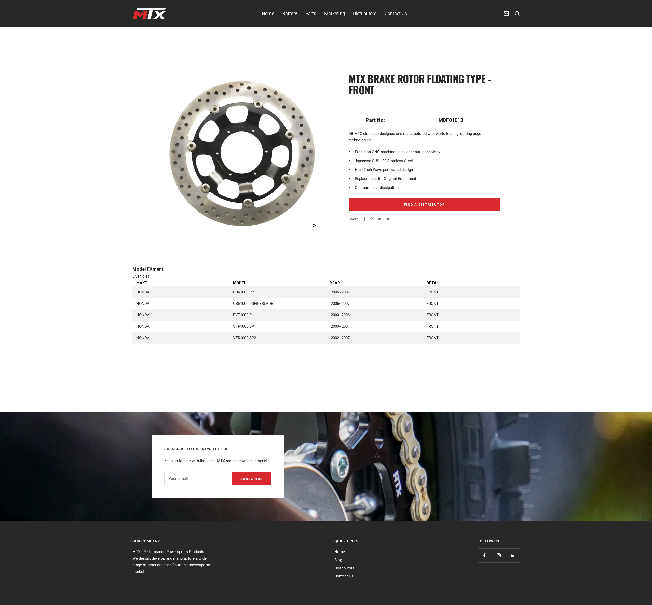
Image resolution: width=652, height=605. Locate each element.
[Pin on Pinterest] (371, 219)
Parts (310, 13)
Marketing (334, 13)
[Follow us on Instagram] (499, 555)
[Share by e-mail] (387, 219)
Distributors (364, 13)
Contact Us (396, 13)
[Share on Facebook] (364, 219)
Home (268, 13)
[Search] (517, 13)
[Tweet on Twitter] (379, 219)
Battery (289, 13)
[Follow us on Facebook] (485, 555)
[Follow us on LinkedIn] (513, 555)
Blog (338, 560)
